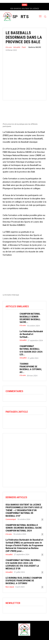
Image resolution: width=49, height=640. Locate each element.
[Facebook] (8, 420)
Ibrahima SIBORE (34, 47)
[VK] (39, 420)
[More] (46, 420)
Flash (24, 47)
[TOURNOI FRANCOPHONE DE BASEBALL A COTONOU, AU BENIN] (11, 367)
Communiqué (11, 519)
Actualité (16, 47)
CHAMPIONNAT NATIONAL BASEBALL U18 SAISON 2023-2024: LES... (31, 350)
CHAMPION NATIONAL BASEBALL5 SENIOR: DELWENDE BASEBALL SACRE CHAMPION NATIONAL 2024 (24, 528)
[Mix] (33, 420)
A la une (9, 47)
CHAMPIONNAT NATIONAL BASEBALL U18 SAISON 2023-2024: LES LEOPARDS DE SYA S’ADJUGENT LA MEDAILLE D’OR (23, 564)
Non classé (10, 587)
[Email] (27, 420)
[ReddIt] (21, 420)
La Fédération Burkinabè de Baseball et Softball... (31, 334)
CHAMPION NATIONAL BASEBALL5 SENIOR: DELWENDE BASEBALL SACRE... (30, 317)
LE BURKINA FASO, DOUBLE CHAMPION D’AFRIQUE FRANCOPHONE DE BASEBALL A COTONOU (24, 580)
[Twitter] (14, 420)
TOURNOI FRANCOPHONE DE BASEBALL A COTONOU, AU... (31, 367)
